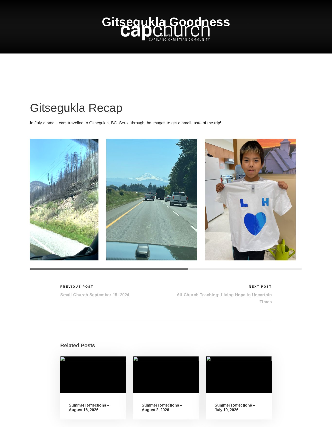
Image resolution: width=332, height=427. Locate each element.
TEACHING (116, 61)
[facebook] (290, 7)
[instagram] (300, 7)
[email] (280, 7)
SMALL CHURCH (214, 61)
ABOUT (73, 61)
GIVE (262, 61)
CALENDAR (165, 61)
